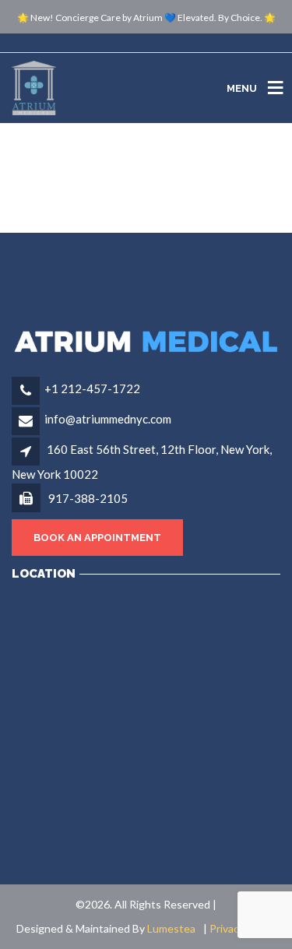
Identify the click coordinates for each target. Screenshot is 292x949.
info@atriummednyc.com (107, 419)
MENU (242, 87)
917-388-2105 (87, 498)
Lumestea (171, 928)
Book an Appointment (97, 537)
